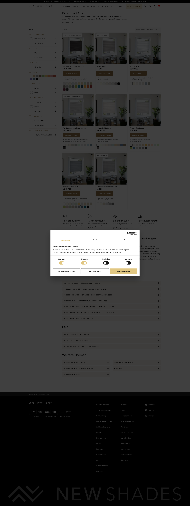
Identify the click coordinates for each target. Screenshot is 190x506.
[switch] (84, 263)
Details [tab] (95, 240)
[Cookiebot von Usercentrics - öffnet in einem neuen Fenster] (128, 233)
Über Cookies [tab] (124, 240)
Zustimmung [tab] (65, 240)
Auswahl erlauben (95, 271)
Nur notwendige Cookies (66, 271)
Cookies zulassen (123, 271)
